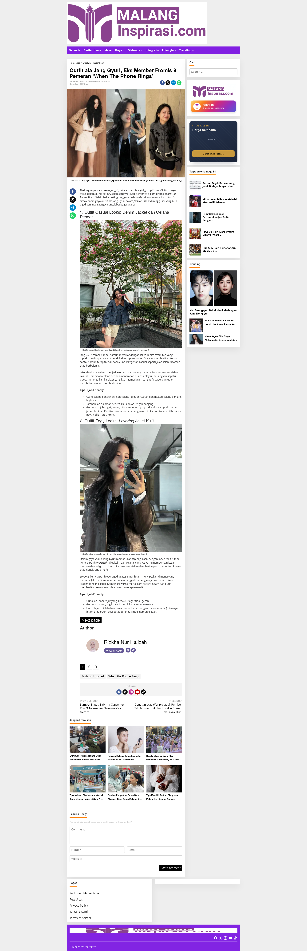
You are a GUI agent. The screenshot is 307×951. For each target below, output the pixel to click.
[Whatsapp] (179, 82)
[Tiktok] (143, 692)
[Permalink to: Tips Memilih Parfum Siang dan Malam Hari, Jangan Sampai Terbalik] (164, 778)
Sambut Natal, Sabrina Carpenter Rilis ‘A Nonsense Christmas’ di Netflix (102, 706)
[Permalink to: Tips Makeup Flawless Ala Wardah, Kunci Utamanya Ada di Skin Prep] (88, 778)
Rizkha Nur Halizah (125, 641)
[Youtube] (137, 692)
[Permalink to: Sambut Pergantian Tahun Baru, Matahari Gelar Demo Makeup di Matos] (126, 778)
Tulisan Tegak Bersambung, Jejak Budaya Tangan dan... (219, 185)
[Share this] (162, 82)
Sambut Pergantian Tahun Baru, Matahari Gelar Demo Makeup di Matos (124, 797)
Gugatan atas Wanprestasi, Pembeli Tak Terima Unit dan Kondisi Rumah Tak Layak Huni (158, 706)
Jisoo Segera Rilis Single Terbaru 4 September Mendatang (221, 338)
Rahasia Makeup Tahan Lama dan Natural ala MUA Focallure (124, 757)
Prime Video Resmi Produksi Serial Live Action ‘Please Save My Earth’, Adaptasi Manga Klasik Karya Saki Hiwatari (220, 322)
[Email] (128, 650)
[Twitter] (125, 692)
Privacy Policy (79, 905)
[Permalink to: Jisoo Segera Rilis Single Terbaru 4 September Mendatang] (196, 339)
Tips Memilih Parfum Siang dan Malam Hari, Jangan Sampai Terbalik (162, 797)
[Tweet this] (167, 82)
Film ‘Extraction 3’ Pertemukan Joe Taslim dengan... (216, 217)
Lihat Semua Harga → (213, 154)
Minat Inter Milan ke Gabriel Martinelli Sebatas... (220, 201)
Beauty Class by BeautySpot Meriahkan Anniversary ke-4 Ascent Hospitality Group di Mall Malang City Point (163, 758)
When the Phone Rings (123, 676)
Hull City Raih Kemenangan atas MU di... (219, 249)
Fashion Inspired (93, 676)
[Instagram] (131, 692)
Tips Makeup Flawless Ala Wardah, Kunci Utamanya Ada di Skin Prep (87, 797)
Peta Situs (76, 899)
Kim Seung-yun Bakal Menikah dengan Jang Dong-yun (213, 312)
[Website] (133, 650)
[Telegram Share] (173, 82)
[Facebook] (119, 692)
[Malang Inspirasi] (137, 23)
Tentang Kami (79, 911)
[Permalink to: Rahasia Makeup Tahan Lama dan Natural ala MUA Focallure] (126, 739)
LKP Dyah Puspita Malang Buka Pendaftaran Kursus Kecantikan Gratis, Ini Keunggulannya (85, 757)
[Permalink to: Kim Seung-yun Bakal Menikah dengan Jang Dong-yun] (213, 288)
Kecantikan (74, 84)
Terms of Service (81, 918)
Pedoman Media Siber (84, 893)
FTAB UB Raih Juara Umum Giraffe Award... (218, 233)
